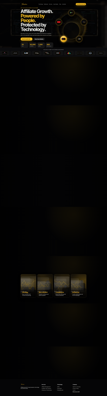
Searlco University (76, 386)
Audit (25, 324)
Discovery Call (76, 391)
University (64, 4)
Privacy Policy (76, 388)
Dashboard (46, 4)
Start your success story (60, 222)
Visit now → (71, 36)
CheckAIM (59, 388)
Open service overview (53, 170)
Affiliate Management (46, 386)
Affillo (58, 386)
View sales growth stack (59, 72)
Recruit (56, 324)
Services (50, 4)
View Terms (79, 363)
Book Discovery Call (81, 4)
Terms (74, 390)
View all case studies (46, 222)
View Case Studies (39, 39)
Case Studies (55, 4)
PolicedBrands (60, 390)
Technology (41, 4)
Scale (71, 324)
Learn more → (25, 97)
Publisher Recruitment (46, 388)
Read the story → (26, 248)
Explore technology (46, 72)
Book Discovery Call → (67, 363)
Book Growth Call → (26, 39)
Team (60, 4)
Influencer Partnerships (47, 390)
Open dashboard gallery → (28, 145)
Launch (41, 324)
